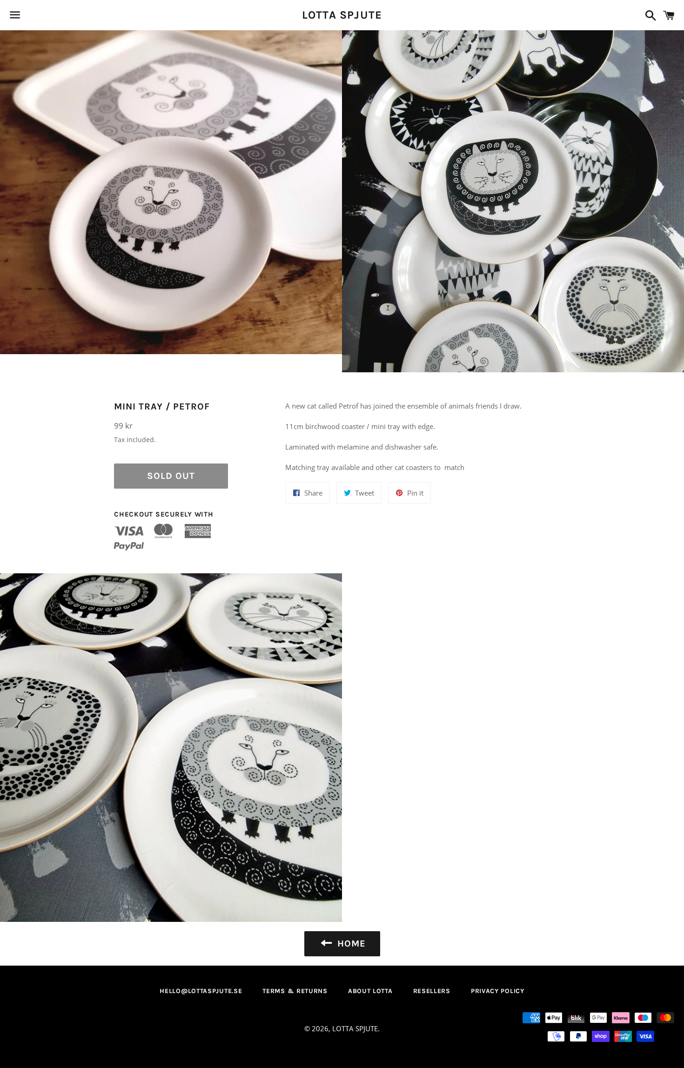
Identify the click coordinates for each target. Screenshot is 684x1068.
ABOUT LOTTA (370, 991)
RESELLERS (431, 991)
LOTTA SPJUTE (342, 14)
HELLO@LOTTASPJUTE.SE (201, 991)
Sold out (171, 475)
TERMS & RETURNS (295, 991)
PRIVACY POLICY (497, 991)
